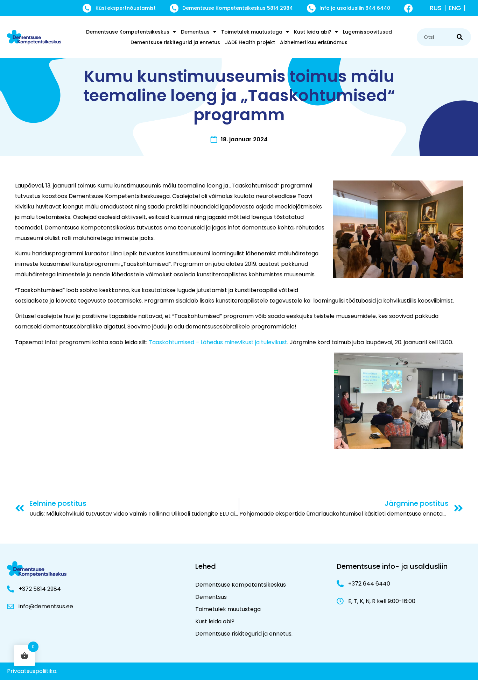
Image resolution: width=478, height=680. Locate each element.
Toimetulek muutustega (251, 31)
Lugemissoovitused (367, 31)
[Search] (460, 37)
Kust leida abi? (312, 31)
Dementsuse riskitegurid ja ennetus (175, 42)
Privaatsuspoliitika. (32, 671)
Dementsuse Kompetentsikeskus (127, 31)
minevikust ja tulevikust (255, 342)
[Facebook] (408, 8)
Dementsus (195, 31)
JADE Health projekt (250, 42)
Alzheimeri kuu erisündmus (313, 42)
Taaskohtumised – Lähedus (186, 342)
